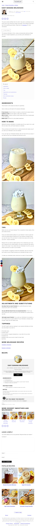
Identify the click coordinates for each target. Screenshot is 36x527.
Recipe (4, 97)
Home (3, 5)
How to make (6, 88)
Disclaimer (16, 523)
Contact (29, 515)
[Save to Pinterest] (7, 19)
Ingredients (5, 86)
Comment (4, 436)
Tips (4, 90)
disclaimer (24, 25)
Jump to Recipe (7, 30)
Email (3, 457)
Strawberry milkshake (6, 344)
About (6, 515)
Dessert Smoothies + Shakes (11, 5)
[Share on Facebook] (3, 19)
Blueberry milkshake (6, 347)
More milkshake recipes (8, 96)
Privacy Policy (9, 523)
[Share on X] (5, 19)
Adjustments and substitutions (9, 92)
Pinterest (24, 400)
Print (18, 374)
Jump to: (6, 84)
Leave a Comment (18, 12)
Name (3, 453)
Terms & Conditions (25, 523)
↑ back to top (18, 512)
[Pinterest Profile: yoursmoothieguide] (6, 397)
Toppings (5, 94)
